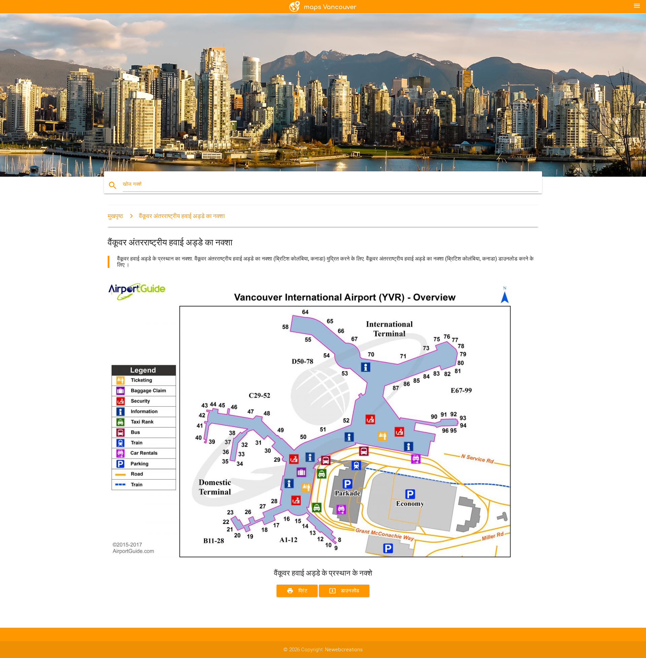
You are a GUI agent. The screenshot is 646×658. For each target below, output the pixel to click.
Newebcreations (344, 650)
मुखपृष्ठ (115, 215)
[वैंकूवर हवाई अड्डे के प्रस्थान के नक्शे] (309, 556)
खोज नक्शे (132, 184)
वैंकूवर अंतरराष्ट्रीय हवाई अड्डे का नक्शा (182, 215)
